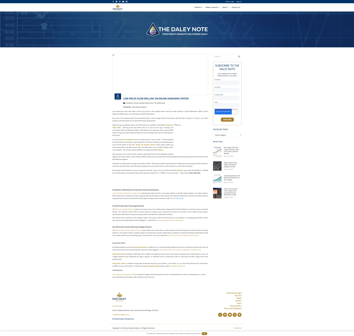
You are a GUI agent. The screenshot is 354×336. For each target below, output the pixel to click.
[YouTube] (123, 1)
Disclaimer (238, 328)
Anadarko (129, 103)
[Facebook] (126, 1)
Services (238, 295)
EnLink (136, 103)
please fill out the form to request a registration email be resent (180, 250)
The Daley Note (159, 103)
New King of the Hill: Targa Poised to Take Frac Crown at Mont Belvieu (231, 151)
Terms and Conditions (233, 308)
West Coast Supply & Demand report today (169, 220)
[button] (202, 7)
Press (239, 303)
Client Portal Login (234, 293)
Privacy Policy (236, 306)
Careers (238, 301)
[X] (113, 1)
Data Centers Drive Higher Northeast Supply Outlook (230, 165)
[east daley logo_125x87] (117, 7)
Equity (141, 103)
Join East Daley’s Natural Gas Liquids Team (126, 193)
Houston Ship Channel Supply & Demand (128, 230)
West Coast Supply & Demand (125, 209)
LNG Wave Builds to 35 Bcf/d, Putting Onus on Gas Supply (232, 178)
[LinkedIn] (116, 1)
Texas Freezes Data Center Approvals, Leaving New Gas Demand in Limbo (230, 192)
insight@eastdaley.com (177, 266)
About (239, 298)
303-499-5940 (117, 306)
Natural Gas (149, 103)
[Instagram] (119, 2)
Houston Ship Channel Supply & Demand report (183, 235)
